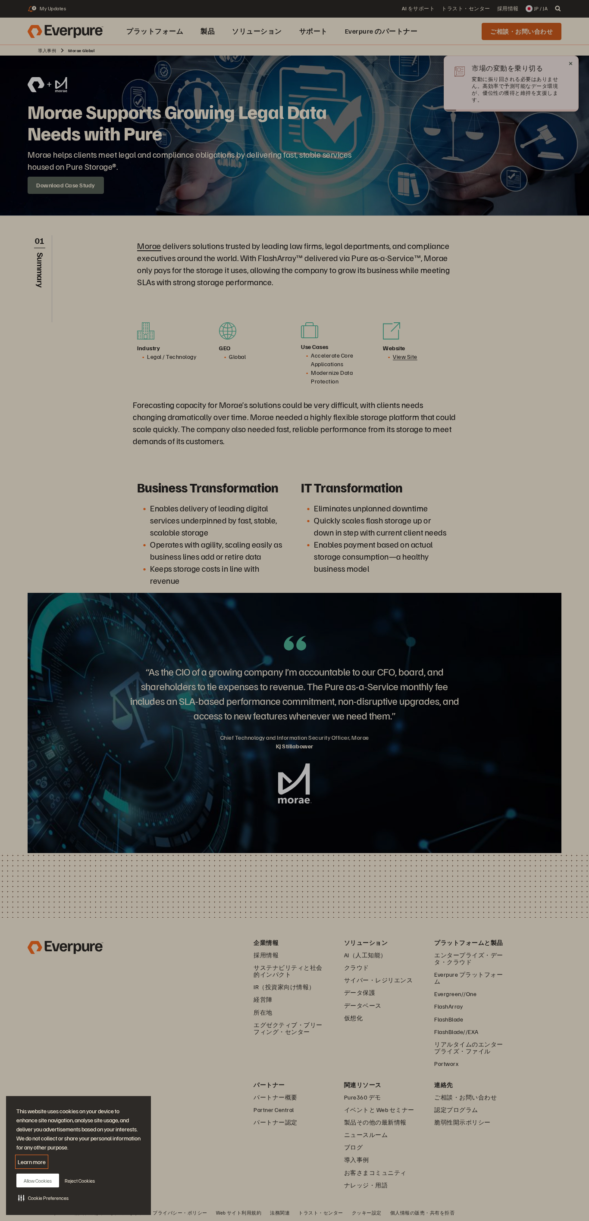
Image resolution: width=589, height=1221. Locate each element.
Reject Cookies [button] (80, 1180)
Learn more (32, 1161)
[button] (43, 1198)
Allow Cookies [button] (38, 1180)
